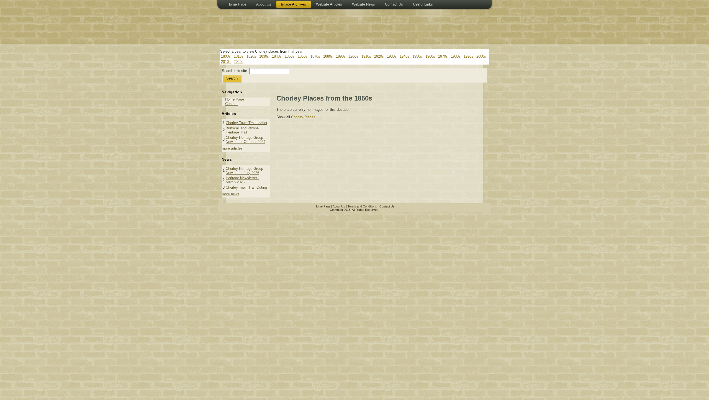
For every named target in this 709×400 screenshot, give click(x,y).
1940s (404, 56)
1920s (379, 56)
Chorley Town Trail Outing (246, 187)
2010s (226, 62)
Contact (231, 104)
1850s (289, 56)
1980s (456, 56)
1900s (353, 56)
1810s (238, 56)
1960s (430, 56)
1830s (264, 56)
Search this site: (235, 71)
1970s (443, 56)
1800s (226, 56)
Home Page (234, 99)
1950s (417, 56)
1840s (277, 56)
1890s (341, 56)
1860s (302, 56)
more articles (232, 148)
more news (230, 194)
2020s (238, 62)
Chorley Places (303, 117)
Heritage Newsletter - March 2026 (242, 180)
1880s (328, 56)
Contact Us (387, 206)
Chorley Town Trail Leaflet (246, 123)
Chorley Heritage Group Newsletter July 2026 (244, 170)
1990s (468, 56)
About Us (339, 206)
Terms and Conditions (362, 206)
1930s (392, 56)
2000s (481, 56)
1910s (366, 56)
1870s (315, 56)
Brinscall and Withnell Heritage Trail (243, 130)
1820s (251, 56)
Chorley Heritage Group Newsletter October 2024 (245, 139)
